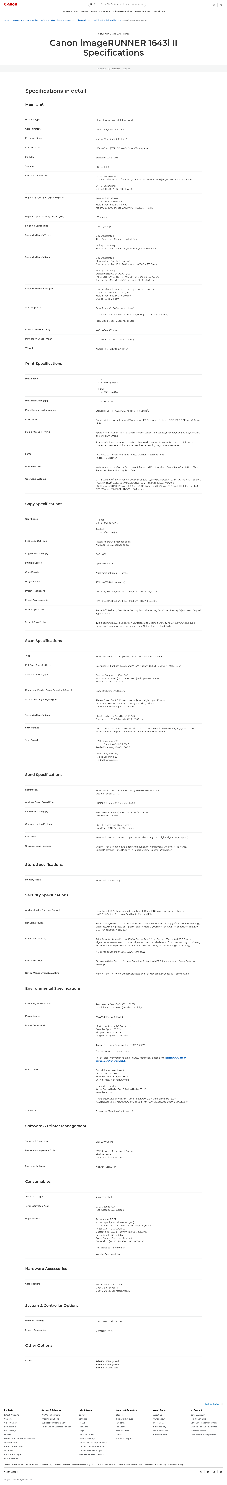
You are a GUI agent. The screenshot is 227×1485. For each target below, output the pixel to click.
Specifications (114, 69)
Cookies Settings (176, 1465)
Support (126, 69)
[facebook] (201, 1472)
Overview (101, 69)
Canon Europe (11, 1472)
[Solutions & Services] (133, 11)
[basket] (221, 5)
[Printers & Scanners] (111, 11)
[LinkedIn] (208, 1472)
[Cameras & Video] (79, 11)
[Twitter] (214, 1472)
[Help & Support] (151, 11)
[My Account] (214, 5)
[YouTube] (221, 1472)
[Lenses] (89, 11)
